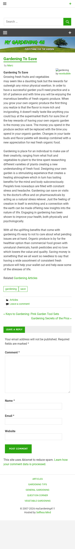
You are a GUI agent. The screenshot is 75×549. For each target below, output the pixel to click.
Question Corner (37, 495)
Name (10, 400)
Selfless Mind (43, 512)
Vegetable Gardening (38, 500)
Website (10, 431)
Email (9, 416)
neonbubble (65, 73)
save (23, 288)
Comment (12, 352)
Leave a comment (20, 303)
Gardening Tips (37, 484)
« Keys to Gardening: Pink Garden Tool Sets (31, 314)
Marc (10, 65)
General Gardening (37, 489)
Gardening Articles (25, 278)
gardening (11, 288)
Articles (14, 299)
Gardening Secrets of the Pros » (51, 318)
